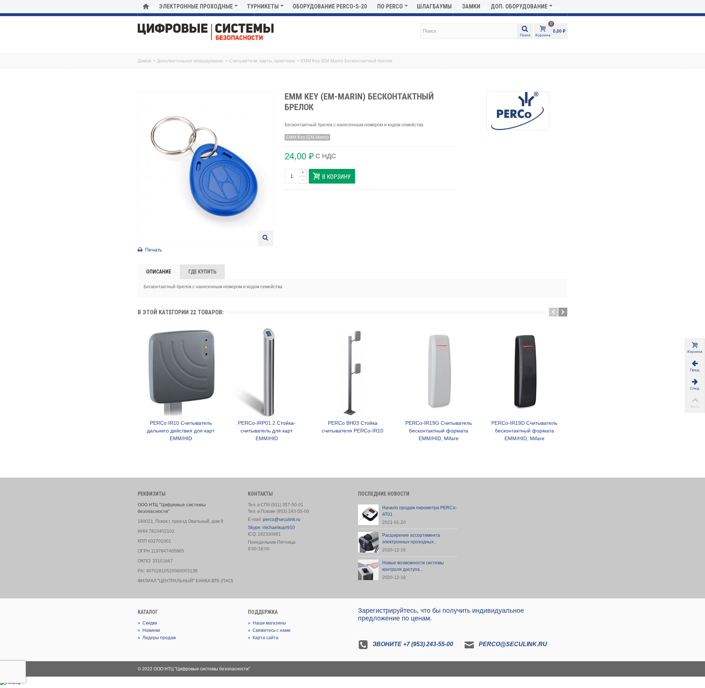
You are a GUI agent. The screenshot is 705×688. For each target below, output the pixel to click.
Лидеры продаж (157, 637)
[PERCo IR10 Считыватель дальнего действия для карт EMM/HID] (180, 372)
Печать (153, 250)
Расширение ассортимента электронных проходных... (411, 538)
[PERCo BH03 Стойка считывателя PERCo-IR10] (352, 372)
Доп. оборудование (519, 6)
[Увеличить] (265, 238)
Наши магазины (267, 623)
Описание (158, 272)
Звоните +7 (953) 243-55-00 (413, 644)
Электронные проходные (196, 6)
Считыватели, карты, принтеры (262, 61)
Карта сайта (263, 637)
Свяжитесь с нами (269, 630)
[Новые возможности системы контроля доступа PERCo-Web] (368, 569)
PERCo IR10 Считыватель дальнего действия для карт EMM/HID (180, 430)
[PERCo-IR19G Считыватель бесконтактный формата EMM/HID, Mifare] (438, 372)
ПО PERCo (390, 6)
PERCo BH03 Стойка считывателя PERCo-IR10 (352, 427)
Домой (144, 61)
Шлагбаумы (434, 6)
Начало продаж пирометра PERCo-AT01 (419, 511)
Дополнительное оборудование (190, 61)
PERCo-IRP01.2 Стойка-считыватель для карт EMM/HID (267, 430)
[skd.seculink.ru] (206, 32)
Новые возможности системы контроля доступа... (413, 566)
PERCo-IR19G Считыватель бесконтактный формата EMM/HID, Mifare (438, 430)
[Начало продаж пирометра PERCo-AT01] (368, 514)
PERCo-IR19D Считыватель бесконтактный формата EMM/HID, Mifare (524, 430)
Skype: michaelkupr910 (271, 527)
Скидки (147, 623)
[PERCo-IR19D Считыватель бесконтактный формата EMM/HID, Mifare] (524, 372)
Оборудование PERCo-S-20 (330, 6)
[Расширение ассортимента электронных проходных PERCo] (368, 541)
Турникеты (263, 6)
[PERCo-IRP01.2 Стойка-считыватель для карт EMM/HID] (266, 372)
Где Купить (202, 272)
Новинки (149, 630)
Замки (471, 6)
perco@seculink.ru (281, 519)
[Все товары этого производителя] (517, 110)
